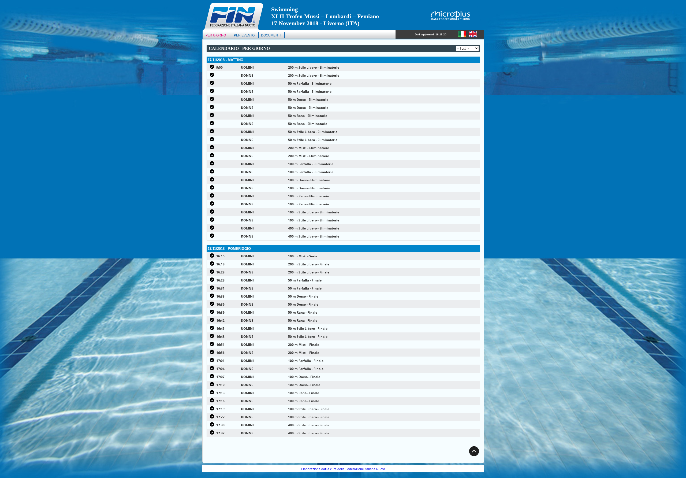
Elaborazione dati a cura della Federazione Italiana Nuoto (343, 469)
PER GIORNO (216, 35)
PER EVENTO (244, 35)
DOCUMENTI (271, 35)
